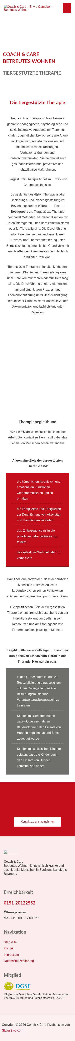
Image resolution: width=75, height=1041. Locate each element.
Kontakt (9, 948)
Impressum (11, 954)
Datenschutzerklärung (19, 961)
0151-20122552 (19, 903)
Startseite (10, 942)
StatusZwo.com (12, 1030)
